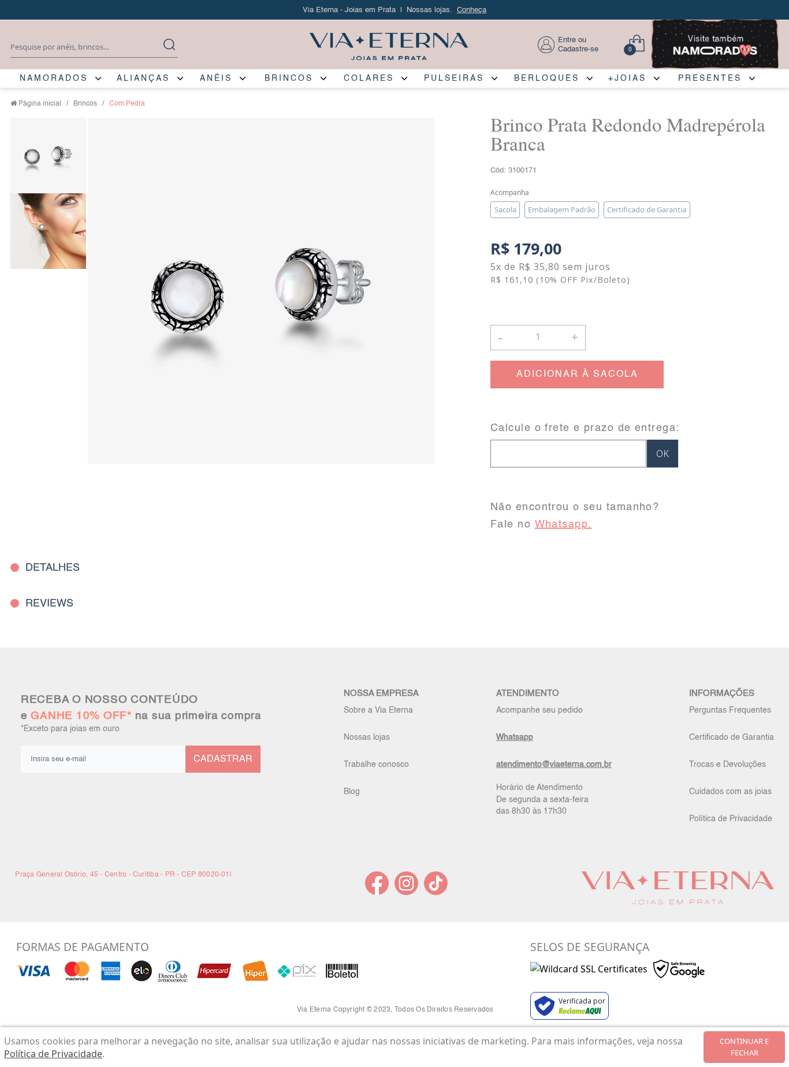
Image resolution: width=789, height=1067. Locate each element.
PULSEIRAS (454, 78)
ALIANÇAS (143, 78)
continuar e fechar (744, 1047)
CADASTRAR (222, 759)
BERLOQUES (546, 78)
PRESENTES (710, 78)
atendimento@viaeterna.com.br (554, 765)
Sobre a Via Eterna (378, 710)
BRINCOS (289, 78)
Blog (352, 792)
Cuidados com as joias (730, 792)
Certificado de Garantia (731, 737)
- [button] (500, 337)
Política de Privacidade (730, 819)
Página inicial (39, 103)
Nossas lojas (367, 737)
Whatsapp (514, 737)
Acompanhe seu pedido (539, 710)
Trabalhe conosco (376, 765)
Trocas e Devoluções (727, 765)
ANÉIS (216, 78)
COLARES (369, 78)
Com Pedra (127, 103)
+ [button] (574, 336)
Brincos (85, 103)
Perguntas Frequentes (730, 710)
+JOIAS (627, 78)
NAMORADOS (54, 78)
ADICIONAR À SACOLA (577, 374)
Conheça (471, 10)
